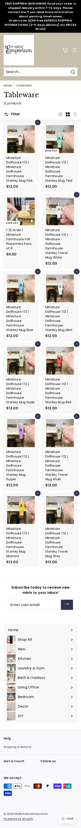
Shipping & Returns (17, 747)
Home (7, 85)
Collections (24, 85)
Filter (15, 114)
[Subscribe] (67, 605)
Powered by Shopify (18, 819)
